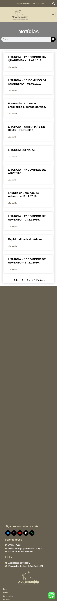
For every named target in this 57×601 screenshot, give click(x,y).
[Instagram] (14, 533)
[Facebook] (8, 533)
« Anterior (16, 280)
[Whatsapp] (31, 533)
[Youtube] (20, 533)
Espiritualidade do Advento (26, 239)
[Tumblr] (25, 533)
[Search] (53, 39)
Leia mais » (12, 67)
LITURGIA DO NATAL (22, 149)
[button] (53, 3)
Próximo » (40, 280)
